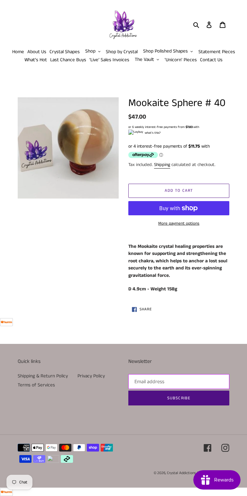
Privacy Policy (91, 376)
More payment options (178, 223)
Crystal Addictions (181, 473)
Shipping (162, 164)
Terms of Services (36, 385)
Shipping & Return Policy (43, 376)
